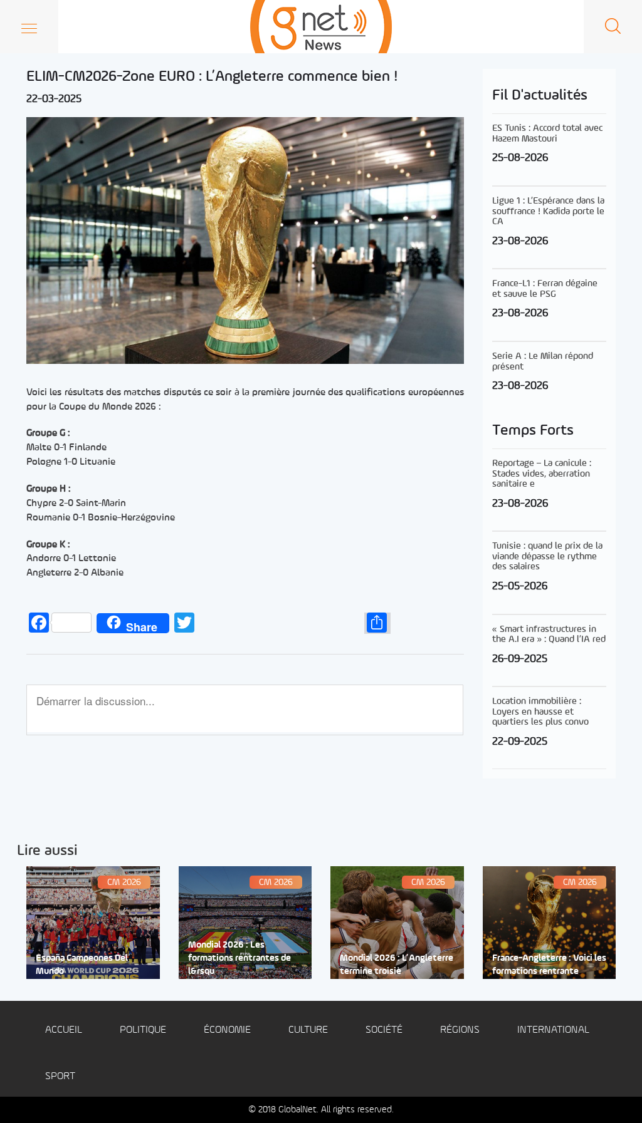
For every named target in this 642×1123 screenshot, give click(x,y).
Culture (308, 1030)
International (553, 1030)
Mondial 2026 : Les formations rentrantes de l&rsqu (239, 959)
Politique (143, 1030)
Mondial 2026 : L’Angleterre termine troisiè (396, 965)
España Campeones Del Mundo (82, 965)
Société (384, 1030)
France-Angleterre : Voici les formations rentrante (549, 965)
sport (60, 1076)
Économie (227, 1030)
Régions (460, 1030)
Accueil (63, 1030)
